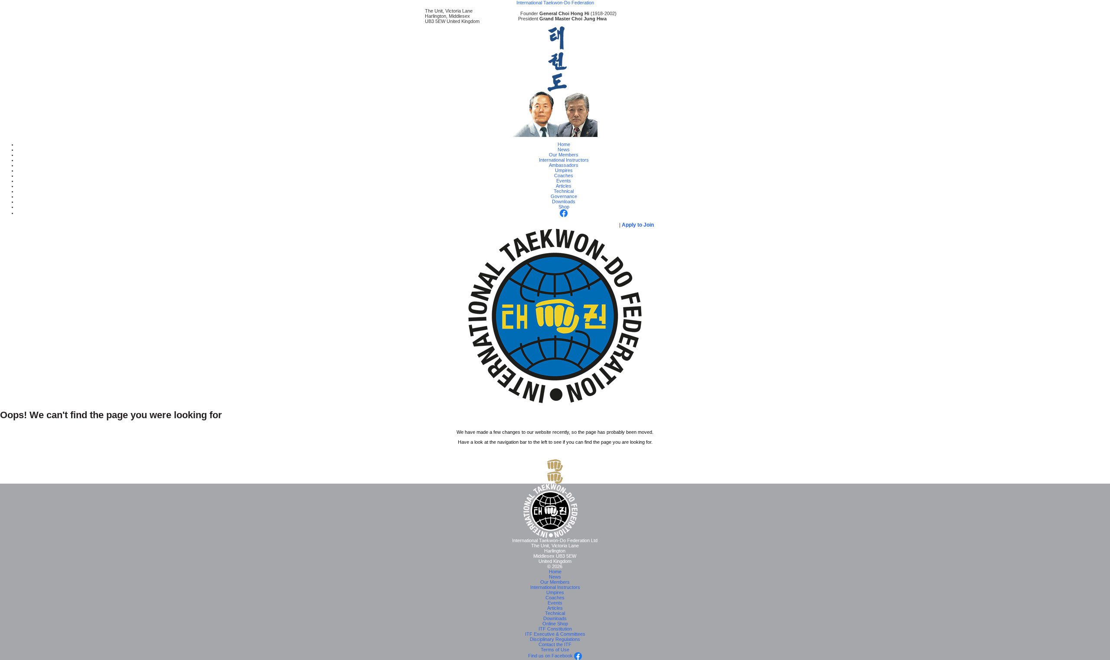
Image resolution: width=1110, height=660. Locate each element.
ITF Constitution (555, 628)
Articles (563, 186)
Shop (563, 206)
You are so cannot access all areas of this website (537, 225)
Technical (564, 191)
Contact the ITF (555, 644)
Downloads (563, 201)
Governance (564, 196)
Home (564, 144)
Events (563, 180)
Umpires (564, 170)
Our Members (563, 154)
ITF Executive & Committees (555, 634)
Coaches (563, 175)
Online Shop (555, 623)
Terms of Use (555, 649)
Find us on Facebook (551, 655)
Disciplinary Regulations (555, 639)
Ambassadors (563, 165)
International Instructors (564, 160)
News (564, 149)
